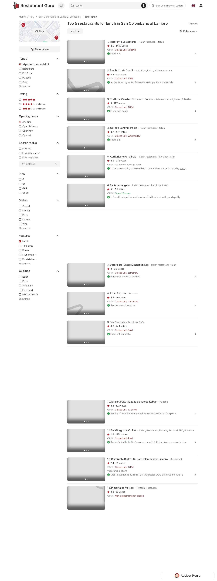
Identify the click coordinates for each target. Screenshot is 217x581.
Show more (25, 86)
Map (41, 31)
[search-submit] (72, 5)
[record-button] (143, 5)
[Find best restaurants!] (33, 5)
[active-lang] (193, 5)
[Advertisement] (132, 236)
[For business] (61, 5)
